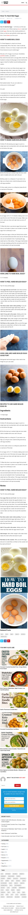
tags (7, 894)
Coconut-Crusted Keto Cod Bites (9, 729)
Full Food (3, 846)
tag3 (18, 892)
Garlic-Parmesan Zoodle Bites (8, 709)
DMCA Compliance (8, 910)
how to (19, 29)
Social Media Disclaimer (7, 908)
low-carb (14, 887)
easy (12, 880)
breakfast (3, 876)
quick (7, 890)
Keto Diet (2, 18)
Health (7, 11)
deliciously (23, 878)
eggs (5, 31)
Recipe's (3, 857)
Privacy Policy (20, 906)
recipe (12, 890)
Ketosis (23, 634)
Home (3, 11)
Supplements (4, 860)
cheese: (18, 876)
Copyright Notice (19, 910)
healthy (22, 883)
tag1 (9, 892)
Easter (8, 35)
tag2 (14, 892)
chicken (2, 878)
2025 (2, 873)
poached (2, 55)
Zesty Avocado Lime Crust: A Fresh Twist (12, 836)
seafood (3, 892)
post (2, 890)
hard (12, 634)
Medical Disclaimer (20, 908)
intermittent (4, 885)
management (22, 887)
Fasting (3, 843)
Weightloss (3, 636)
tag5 (2, 894)
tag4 (23, 892)
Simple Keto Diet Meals (15, 903)
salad (18, 890)
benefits (22, 873)
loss (8, 887)
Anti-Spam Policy (14, 911)
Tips (2, 863)
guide (10, 883)
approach (8, 873)
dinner (7, 880)
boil (2, 634)
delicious (15, 878)
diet (2, 880)
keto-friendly (18, 885)
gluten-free (3, 883)
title (17, 894)
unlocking (23, 894)
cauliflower (11, 876)
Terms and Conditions (8, 906)
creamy (9, 878)
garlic (24, 880)
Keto (2, 852)
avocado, (15, 873)
